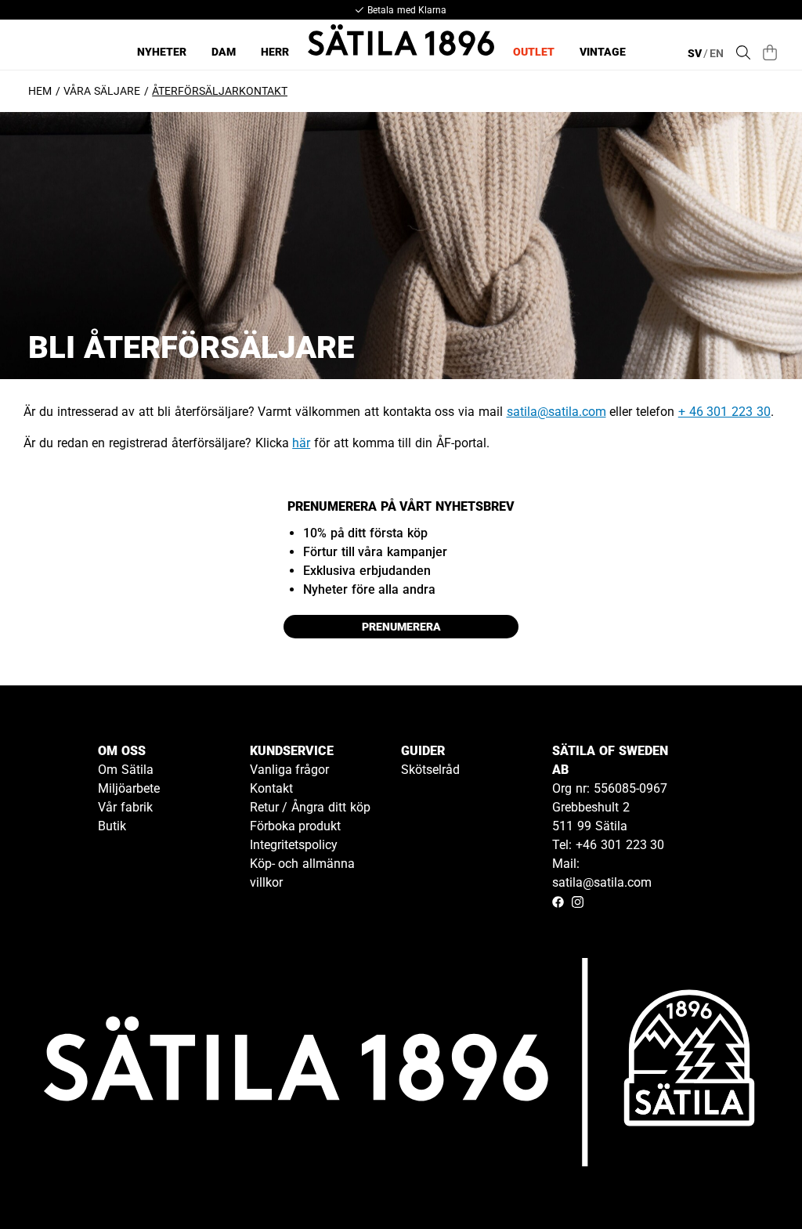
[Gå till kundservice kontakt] (753, 1180)
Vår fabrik (125, 807)
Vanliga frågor (290, 769)
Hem (40, 91)
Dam (223, 51)
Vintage (603, 51)
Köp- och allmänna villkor (303, 873)
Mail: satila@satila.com (602, 873)
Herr (275, 51)
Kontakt (271, 788)
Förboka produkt (295, 826)
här (301, 443)
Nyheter (161, 51)
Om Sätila (126, 769)
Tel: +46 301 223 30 (608, 844)
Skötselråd (430, 769)
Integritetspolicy (294, 844)
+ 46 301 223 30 (724, 411)
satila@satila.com (556, 411)
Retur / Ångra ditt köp (310, 807)
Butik (112, 826)
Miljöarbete (129, 788)
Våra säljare (101, 91)
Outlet (534, 51)
